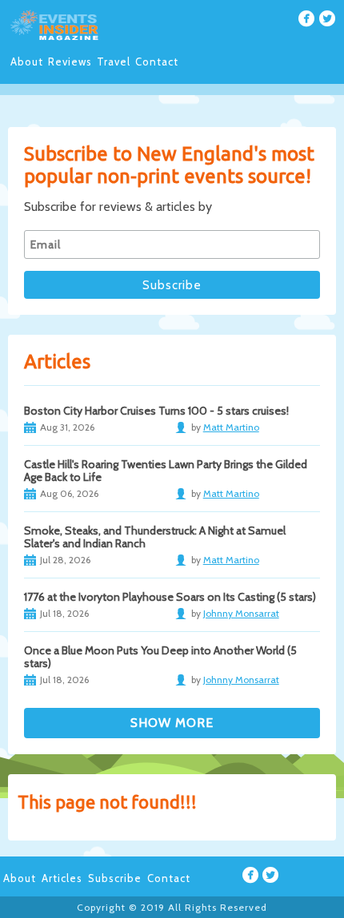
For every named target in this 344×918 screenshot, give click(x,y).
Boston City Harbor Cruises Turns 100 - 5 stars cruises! (156, 410)
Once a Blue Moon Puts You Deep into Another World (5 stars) (160, 656)
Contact (156, 61)
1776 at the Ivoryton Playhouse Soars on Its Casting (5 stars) (170, 597)
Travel (113, 61)
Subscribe (115, 878)
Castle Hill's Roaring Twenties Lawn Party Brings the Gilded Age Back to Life (165, 470)
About (26, 61)
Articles (62, 878)
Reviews (70, 61)
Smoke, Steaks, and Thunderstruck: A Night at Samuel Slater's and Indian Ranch (155, 536)
